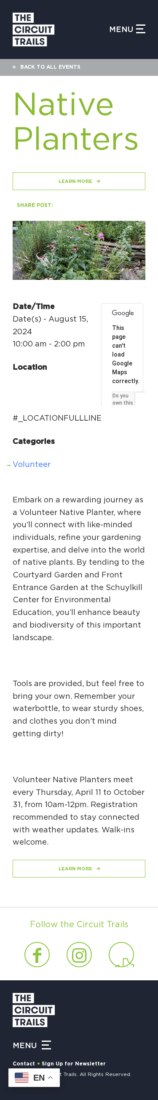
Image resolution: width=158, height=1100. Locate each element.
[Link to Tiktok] (121, 954)
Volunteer (32, 465)
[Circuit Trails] (61, 29)
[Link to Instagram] (79, 954)
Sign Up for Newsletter (74, 1063)
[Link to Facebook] (37, 954)
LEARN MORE (75, 181)
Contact (24, 1063)
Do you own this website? (123, 403)
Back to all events (50, 67)
